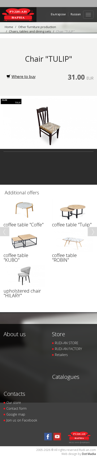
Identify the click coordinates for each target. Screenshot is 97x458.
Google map (15, 414)
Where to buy (24, 76)
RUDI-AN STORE (66, 343)
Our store (13, 402)
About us (15, 334)
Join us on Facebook (21, 420)
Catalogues (65, 376)
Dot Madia (89, 454)
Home (9, 27)
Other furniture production (37, 27)
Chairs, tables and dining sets (30, 31)
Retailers (61, 354)
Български (58, 14)
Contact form (16, 408)
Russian (76, 14)
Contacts (14, 393)
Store (58, 334)
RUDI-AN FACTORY (68, 349)
